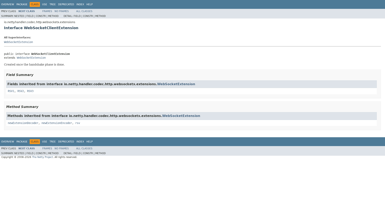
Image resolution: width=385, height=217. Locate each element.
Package (21, 4)
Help (89, 4)
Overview (7, 4)
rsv (77, 123)
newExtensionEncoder (57, 123)
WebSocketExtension (18, 42)
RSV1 (11, 91)
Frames (47, 11)
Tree (53, 4)
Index (80, 4)
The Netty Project (42, 157)
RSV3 (30, 91)
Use (44, 4)
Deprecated (66, 4)
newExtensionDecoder (23, 123)
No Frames (62, 11)
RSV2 (20, 91)
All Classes (84, 11)
